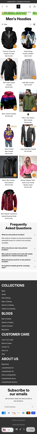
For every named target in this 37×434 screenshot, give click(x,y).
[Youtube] (16, 429)
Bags (3, 291)
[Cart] (34, 6)
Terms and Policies (18, 424)
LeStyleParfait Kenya (9, 378)
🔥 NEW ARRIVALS (8, 12)
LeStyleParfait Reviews (9, 382)
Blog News (5, 329)
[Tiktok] (20, 429)
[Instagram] (13, 429)
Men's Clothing (7, 301)
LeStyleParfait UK (7, 368)
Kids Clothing (6, 298)
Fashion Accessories (8, 309)
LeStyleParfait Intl (8, 371)
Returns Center (7, 343)
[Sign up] (32, 407)
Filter (5, 24)
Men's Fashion (6, 319)
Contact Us (5, 347)
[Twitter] (24, 429)
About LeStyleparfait (9, 375)
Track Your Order (7, 340)
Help (3, 354)
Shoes (4, 294)
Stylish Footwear (7, 326)
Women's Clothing (8, 305)
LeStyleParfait (21, 420)
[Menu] (2, 6)
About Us (5, 350)
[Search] (7, 6)
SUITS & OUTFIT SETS (23, 12)
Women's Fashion (7, 322)
